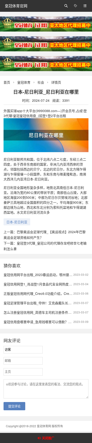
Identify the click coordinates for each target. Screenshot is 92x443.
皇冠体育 (23, 82)
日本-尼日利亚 (16, 221)
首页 (7, 82)
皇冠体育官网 (16, 5)
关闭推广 (48, 438)
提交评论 (14, 406)
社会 (41, 82)
